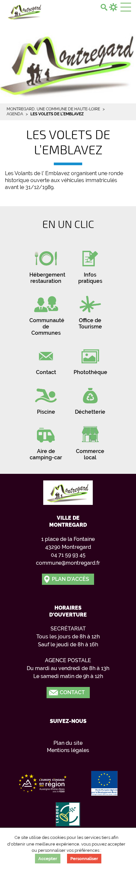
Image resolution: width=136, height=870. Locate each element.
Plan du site (68, 743)
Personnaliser (84, 858)
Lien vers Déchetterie (90, 398)
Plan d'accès (70, 579)
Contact (72, 692)
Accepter (47, 858)
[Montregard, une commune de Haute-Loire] (25, 11)
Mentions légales (68, 750)
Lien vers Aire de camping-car (45, 441)
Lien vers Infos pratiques (90, 264)
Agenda (15, 114)
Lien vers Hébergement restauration (45, 264)
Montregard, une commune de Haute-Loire (53, 109)
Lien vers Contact (45, 359)
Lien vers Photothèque (90, 359)
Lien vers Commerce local (90, 441)
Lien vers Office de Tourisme (90, 310)
